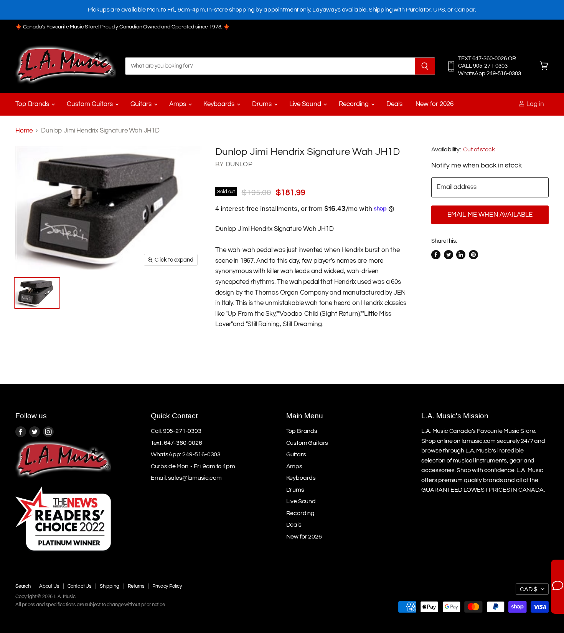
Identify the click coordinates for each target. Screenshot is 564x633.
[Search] (425, 66)
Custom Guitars (90, 104)
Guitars (141, 104)
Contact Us (79, 586)
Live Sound (306, 104)
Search (23, 586)
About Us (49, 586)
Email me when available (490, 214)
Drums (262, 104)
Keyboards (219, 104)
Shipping (109, 586)
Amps (178, 104)
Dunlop (239, 164)
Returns (136, 586)
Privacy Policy (167, 586)
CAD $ (529, 589)
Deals (394, 104)
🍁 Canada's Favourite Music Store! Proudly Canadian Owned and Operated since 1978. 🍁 (122, 27)
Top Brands (33, 104)
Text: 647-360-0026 (176, 443)
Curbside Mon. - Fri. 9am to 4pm (193, 466)
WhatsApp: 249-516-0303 (186, 454)
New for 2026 (435, 104)
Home (24, 130)
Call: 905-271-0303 (176, 431)
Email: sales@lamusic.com (186, 478)
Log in (534, 104)
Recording (354, 104)
